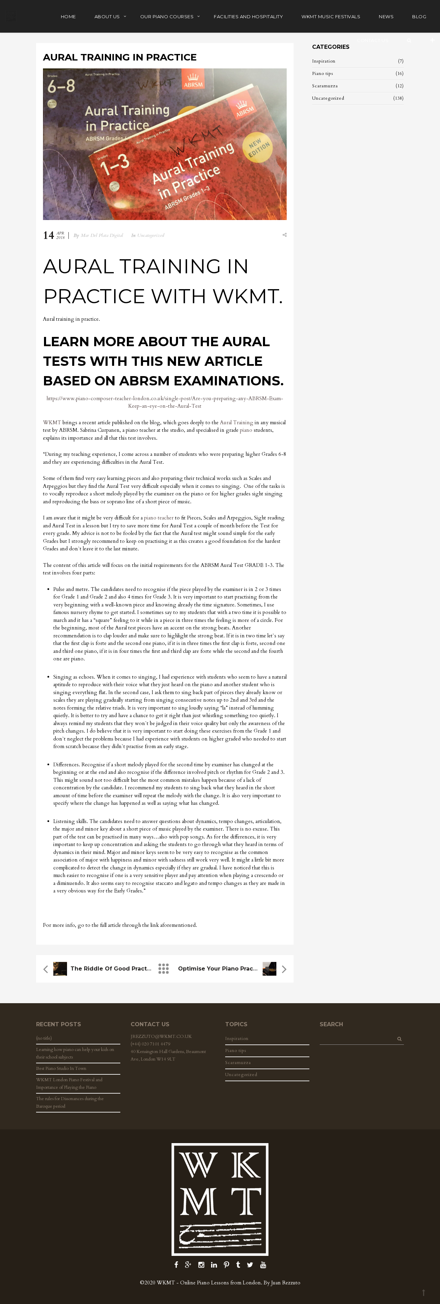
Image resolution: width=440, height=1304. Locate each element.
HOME (68, 16)
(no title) (44, 1038)
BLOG (419, 16)
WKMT (52, 422)
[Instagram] (201, 1265)
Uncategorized (150, 235)
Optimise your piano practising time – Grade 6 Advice (258, 968)
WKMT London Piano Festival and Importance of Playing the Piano (69, 1084)
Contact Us (372, 40)
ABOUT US (107, 16)
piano (246, 430)
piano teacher (159, 517)
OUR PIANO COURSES (167, 16)
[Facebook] (176, 1265)
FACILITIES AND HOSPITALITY (248, 16)
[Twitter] (250, 1265)
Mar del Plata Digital (102, 235)
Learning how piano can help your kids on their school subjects (75, 1053)
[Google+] (188, 1265)
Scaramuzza (325, 86)
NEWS (386, 16)
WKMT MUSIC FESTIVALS (330, 16)
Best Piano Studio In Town (61, 1068)
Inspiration (324, 61)
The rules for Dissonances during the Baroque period (70, 1102)
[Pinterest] (226, 1265)
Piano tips (322, 73)
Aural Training (236, 422)
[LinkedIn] (214, 1265)
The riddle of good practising (115, 968)
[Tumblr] (238, 1265)
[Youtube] (263, 1265)
